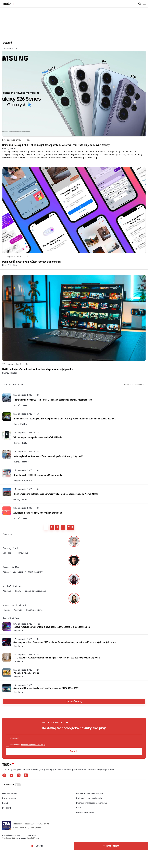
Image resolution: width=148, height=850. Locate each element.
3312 (70, 527)
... (63, 527)
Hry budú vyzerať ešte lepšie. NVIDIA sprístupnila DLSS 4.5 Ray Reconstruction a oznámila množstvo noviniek (64, 418)
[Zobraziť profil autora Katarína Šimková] (74, 598)
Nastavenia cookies (85, 812)
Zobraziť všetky (74, 701)
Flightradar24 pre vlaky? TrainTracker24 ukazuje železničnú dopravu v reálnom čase (52, 399)
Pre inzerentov (9, 798)
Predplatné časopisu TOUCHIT (90, 794)
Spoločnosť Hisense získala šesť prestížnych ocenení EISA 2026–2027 (45, 688)
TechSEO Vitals (33, 838)
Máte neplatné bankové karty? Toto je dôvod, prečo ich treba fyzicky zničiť (48, 456)
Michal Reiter (9, 265)
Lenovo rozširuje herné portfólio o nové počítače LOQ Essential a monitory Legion (51, 627)
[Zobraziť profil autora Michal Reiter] (74, 579)
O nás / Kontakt (9, 794)
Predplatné (7, 808)
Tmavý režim (8, 784)
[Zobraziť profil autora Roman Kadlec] (74, 560)
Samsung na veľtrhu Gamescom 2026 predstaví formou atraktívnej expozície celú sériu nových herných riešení (64, 642)
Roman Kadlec (20, 424)
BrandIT (6, 803)
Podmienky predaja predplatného (91, 803)
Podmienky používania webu (89, 798)
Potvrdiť (74, 751)
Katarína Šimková (14, 605)
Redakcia (18, 631)
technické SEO (9, 838)
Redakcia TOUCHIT (22, 481)
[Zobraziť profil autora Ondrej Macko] (74, 541)
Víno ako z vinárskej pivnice (26, 673)
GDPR (79, 807)
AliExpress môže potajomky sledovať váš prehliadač (37, 512)
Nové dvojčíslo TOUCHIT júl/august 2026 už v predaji (38, 475)
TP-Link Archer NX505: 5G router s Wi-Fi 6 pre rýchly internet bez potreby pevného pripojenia (56, 657)
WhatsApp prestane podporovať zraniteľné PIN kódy (37, 437)
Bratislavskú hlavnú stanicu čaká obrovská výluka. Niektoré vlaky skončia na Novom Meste (55, 494)
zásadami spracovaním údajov (33, 745)
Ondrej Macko (9, 148)
